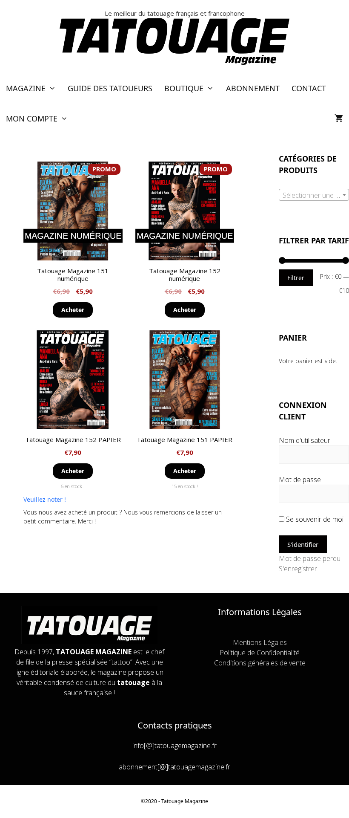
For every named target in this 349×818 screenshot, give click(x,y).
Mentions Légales (260, 642)
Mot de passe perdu (309, 558)
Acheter (72, 310)
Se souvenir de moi (313, 519)
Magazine (26, 88)
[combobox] (314, 195)
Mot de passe (300, 479)
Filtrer (295, 278)
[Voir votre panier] (339, 119)
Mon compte (31, 118)
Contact (309, 88)
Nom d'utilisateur (304, 440)
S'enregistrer (298, 568)
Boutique (183, 88)
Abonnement (253, 88)
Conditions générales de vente (260, 663)
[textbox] (314, 195)
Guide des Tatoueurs (110, 88)
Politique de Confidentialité (260, 652)
